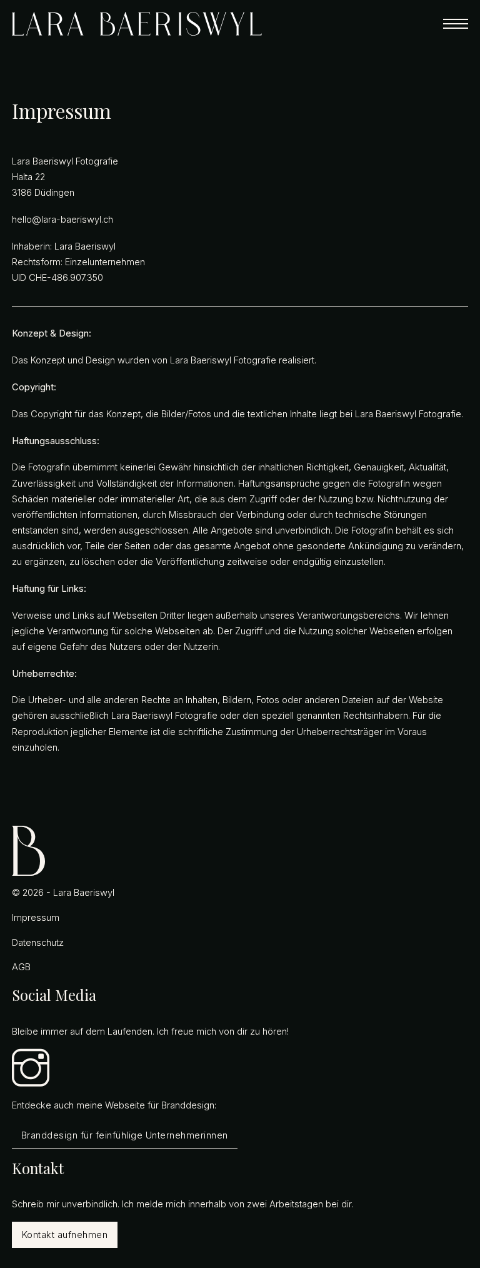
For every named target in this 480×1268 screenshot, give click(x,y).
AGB (21, 967)
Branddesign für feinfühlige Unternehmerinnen (124, 1135)
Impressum (35, 917)
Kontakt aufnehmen (65, 1234)
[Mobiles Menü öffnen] (455, 24)
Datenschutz (38, 942)
